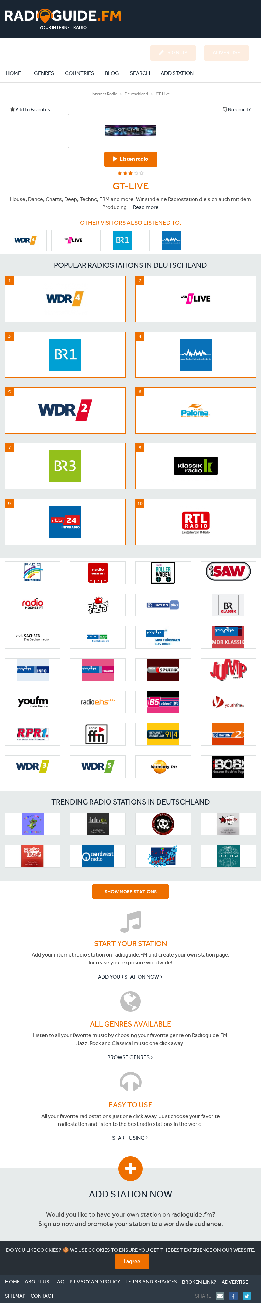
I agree (132, 1261)
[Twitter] (249, 1296)
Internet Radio (104, 93)
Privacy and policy (95, 1282)
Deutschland (136, 93)
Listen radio (133, 159)
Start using (128, 1138)
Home (17, 73)
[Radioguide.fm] (63, 19)
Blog (112, 73)
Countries (79, 73)
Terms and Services (151, 1282)
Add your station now (128, 977)
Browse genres (128, 1057)
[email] (222, 1296)
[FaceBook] (236, 1296)
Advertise (235, 1282)
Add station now (130, 1194)
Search (140, 73)
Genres (44, 73)
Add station (177, 73)
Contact (42, 1296)
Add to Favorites (32, 110)
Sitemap (15, 1296)
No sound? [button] (239, 110)
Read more (146, 207)
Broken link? (199, 1282)
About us (37, 1282)
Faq (59, 1282)
